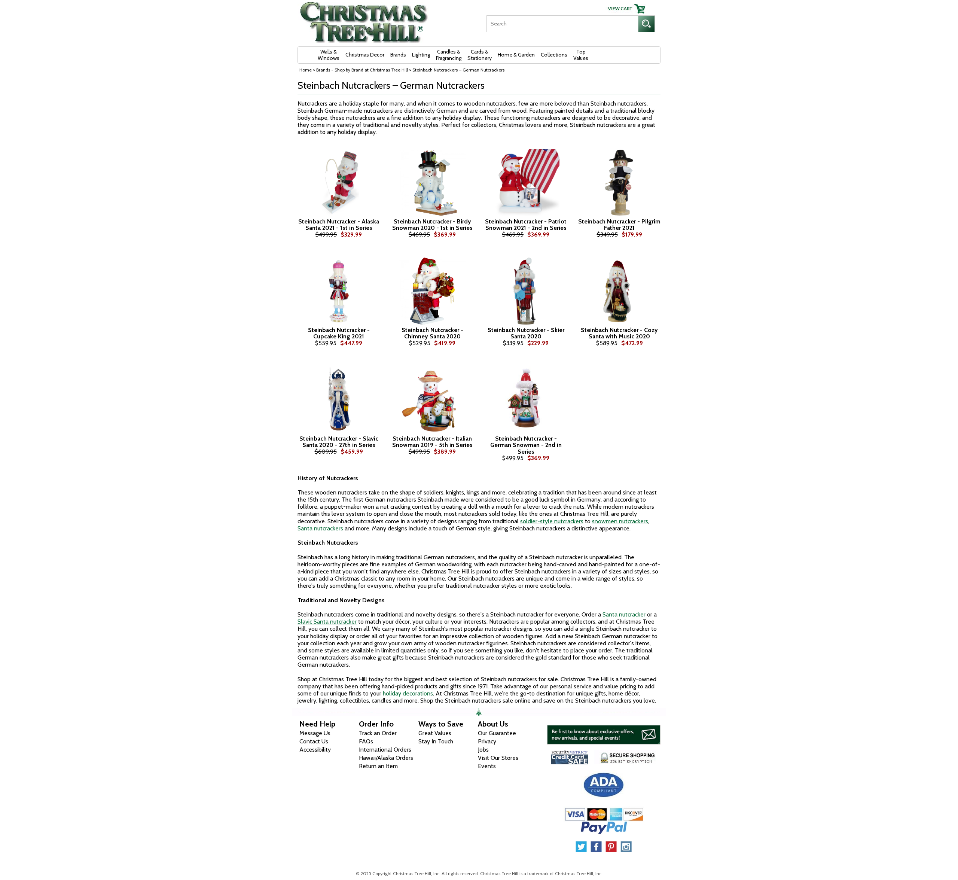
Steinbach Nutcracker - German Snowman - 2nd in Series (526, 445)
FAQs (366, 741)
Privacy (487, 741)
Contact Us (313, 741)
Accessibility (315, 749)
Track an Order (378, 733)
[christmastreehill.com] (364, 19)
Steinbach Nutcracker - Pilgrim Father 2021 (619, 224)
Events (487, 766)
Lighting (421, 54)
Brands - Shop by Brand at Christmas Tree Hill (362, 70)
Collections (554, 54)
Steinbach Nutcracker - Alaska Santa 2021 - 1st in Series (338, 224)
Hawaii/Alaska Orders (386, 757)
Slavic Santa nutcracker (327, 621)
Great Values (434, 733)
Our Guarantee (497, 733)
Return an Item (378, 766)
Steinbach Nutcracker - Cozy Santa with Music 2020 (619, 333)
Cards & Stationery (479, 54)
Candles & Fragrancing (448, 54)
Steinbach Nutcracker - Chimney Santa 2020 (432, 333)
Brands (398, 54)
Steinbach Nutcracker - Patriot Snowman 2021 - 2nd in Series (526, 224)
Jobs (483, 749)
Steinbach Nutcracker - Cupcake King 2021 (339, 333)
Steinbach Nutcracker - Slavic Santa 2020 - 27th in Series (338, 441)
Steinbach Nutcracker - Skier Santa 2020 (526, 333)
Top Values (580, 54)
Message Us (314, 733)
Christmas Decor (364, 54)
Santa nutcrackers (320, 528)
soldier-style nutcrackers (551, 521)
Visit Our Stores (498, 757)
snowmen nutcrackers (620, 521)
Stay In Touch (435, 741)
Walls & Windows (328, 54)
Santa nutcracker (624, 614)
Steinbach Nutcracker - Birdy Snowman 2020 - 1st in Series (432, 224)
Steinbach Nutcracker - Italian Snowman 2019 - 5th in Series (432, 441)
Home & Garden (516, 54)
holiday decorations (408, 693)
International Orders (385, 749)
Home (305, 70)
